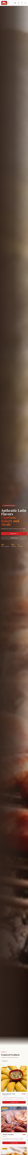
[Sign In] (22, 2)
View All (4, 1061)
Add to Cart (15, 1102)
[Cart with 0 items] (18, 2)
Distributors (14, 538)
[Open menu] (25, 2)
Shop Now (13, 533)
